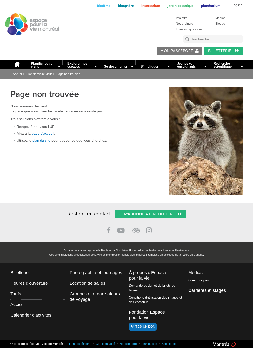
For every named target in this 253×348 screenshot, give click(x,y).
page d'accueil (43, 133)
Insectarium (150, 6)
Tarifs (15, 293)
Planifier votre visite (41, 65)
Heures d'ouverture (29, 283)
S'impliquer (149, 66)
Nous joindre (184, 23)
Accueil (17, 64)
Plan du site (149, 344)
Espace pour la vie (29, 39)
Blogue (220, 23)
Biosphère (126, 6)
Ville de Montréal (224, 344)
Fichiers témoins (80, 344)
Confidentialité (105, 344)
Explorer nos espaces (77, 65)
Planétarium (210, 6)
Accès (16, 304)
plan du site (41, 140)
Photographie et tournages (96, 272)
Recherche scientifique (223, 65)
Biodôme (104, 6)
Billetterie (220, 50)
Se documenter (115, 66)
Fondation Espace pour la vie (147, 315)
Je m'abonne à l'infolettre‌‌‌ (146, 214)
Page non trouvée (68, 74)
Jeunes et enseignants (186, 65)
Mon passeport (176, 50)
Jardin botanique (181, 6)
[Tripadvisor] (136, 228)
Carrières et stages (207, 290)
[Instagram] (150, 229)
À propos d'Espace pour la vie (147, 275)
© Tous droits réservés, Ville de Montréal (37, 344)
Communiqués (198, 280)
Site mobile (169, 344)
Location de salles (87, 283)
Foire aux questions (189, 29)
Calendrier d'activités (30, 315)
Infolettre (182, 18)
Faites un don (142, 326)
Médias (220, 18)
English (237, 5)
